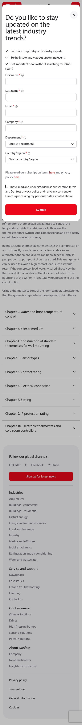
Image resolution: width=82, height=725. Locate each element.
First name (12, 75)
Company (12, 122)
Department (14, 137)
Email (9, 106)
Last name (12, 90)
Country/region (16, 153)
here (52, 172)
